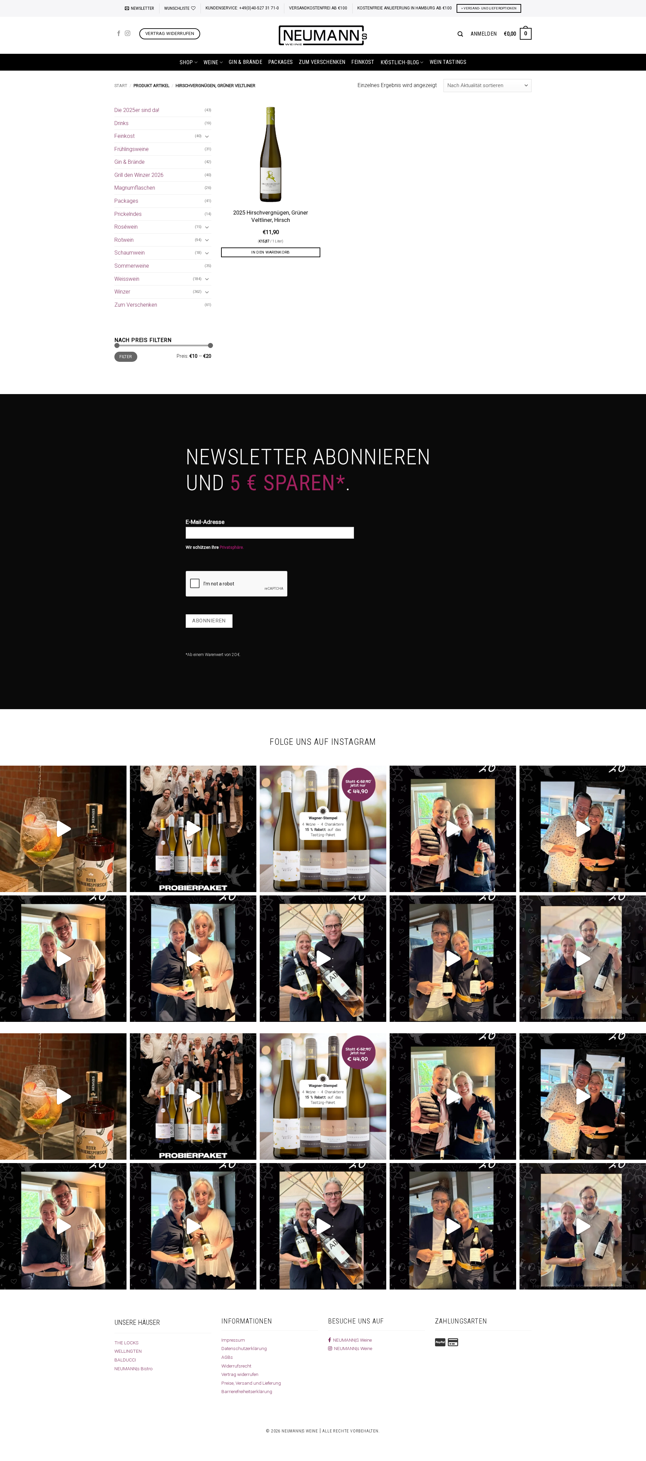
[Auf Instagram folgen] (127, 34)
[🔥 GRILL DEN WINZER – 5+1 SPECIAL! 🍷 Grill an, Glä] (63, 958)
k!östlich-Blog (400, 62)
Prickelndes (128, 214)
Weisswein (126, 279)
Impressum (233, 1340)
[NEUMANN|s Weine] (323, 35)
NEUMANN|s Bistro (133, 1368)
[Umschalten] (207, 136)
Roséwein (126, 227)
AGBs (227, 1357)
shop (186, 62)
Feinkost (362, 62)
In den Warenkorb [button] (270, 252)
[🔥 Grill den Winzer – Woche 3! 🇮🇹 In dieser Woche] (453, 958)
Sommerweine (131, 266)
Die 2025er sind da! (136, 110)
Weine (211, 62)
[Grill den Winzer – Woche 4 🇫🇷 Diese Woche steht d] (323, 958)
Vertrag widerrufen (239, 1374)
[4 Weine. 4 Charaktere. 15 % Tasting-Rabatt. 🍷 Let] (323, 829)
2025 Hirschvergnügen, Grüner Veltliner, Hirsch (270, 216)
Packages (280, 62)
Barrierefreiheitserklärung (246, 1391)
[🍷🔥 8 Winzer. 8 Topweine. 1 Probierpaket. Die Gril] (193, 829)
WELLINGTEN (128, 1351)
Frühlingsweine (131, 149)
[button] (139, 8)
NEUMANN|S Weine (351, 1340)
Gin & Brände (245, 62)
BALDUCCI (125, 1359)
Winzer (122, 292)
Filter (125, 356)
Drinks (121, 123)
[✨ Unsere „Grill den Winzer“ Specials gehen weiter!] (582, 829)
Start (120, 85)
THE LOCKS (126, 1342)
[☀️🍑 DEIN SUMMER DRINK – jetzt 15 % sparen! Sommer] (63, 829)
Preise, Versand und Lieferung (251, 1383)
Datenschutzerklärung (244, 1348)
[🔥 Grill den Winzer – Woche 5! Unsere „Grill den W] (193, 958)
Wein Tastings (448, 62)
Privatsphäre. (232, 547)
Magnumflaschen (134, 188)
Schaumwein (129, 252)
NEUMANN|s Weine (352, 1348)
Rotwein (124, 240)
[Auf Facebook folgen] (118, 34)
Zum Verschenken (322, 62)
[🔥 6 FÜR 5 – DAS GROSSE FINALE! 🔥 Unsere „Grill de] (453, 829)
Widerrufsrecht (236, 1366)
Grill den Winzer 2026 (139, 175)
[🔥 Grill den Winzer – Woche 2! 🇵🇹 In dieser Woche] (582, 958)
